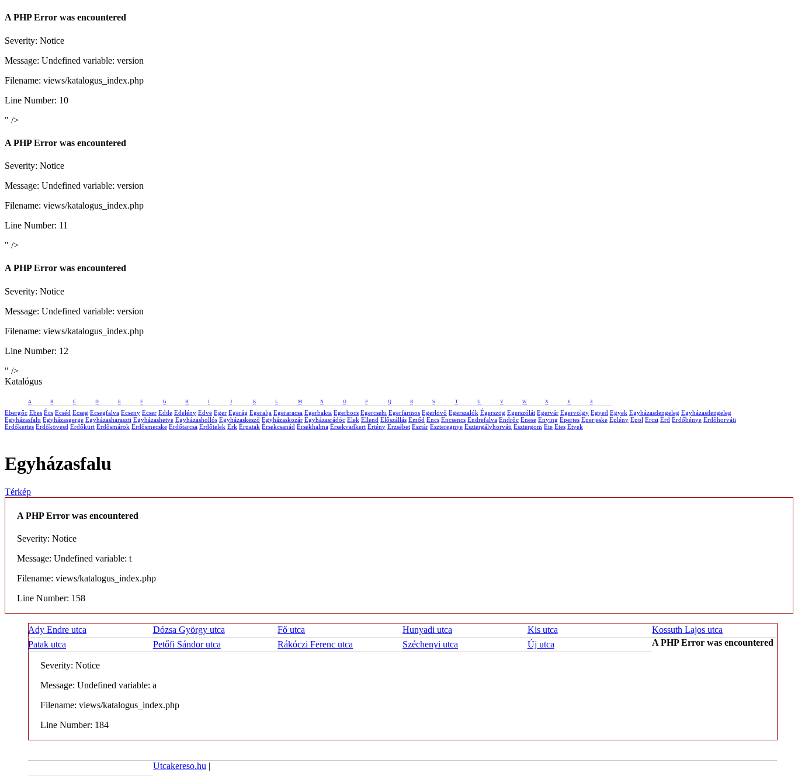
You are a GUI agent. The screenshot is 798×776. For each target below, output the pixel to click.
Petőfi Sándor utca (187, 644)
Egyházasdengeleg (654, 412)
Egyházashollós (196, 419)
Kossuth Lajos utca (687, 630)
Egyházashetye (153, 419)
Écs (48, 412)
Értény (376, 426)
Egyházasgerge (63, 419)
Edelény (185, 412)
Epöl (636, 419)
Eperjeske (594, 419)
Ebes (35, 412)
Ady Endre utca (57, 630)
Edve (205, 412)
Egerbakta (318, 412)
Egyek (618, 412)
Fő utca (291, 630)
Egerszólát (521, 412)
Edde (165, 412)
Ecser (149, 412)
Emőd (416, 419)
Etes (559, 426)
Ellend (370, 419)
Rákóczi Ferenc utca (315, 644)
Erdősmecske (149, 426)
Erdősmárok (113, 426)
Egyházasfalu (23, 419)
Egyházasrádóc (324, 419)
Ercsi (651, 419)
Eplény (619, 419)
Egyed (599, 412)
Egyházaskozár (282, 419)
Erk (232, 426)
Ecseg (80, 412)
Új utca (541, 644)
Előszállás (393, 419)
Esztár (420, 426)
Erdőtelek (212, 426)
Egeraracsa (288, 412)
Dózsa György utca (189, 630)
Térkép (18, 492)
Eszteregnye (446, 426)
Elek (353, 419)
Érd (665, 419)
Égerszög (492, 412)
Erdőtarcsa (183, 426)
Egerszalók (463, 412)
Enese (528, 419)
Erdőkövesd (52, 426)
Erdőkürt (82, 426)
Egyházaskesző (239, 419)
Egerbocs (346, 412)
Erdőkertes (19, 426)
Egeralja (260, 412)
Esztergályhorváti (488, 426)
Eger (220, 412)
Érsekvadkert (348, 426)
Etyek (575, 426)
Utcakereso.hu (179, 766)
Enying (548, 419)
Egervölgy (574, 412)
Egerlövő (434, 412)
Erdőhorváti (719, 419)
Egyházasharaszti (108, 419)
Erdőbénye (687, 419)
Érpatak (249, 426)
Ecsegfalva (104, 412)
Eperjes (570, 419)
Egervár (547, 412)
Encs (432, 419)
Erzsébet (398, 426)
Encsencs (453, 419)
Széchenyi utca (430, 644)
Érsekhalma (312, 426)
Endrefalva (482, 419)
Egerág (238, 412)
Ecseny (130, 412)
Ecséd (63, 412)
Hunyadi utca (427, 630)
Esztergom (528, 426)
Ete (548, 426)
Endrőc (509, 419)
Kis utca (543, 630)
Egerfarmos (404, 412)
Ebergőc (16, 412)
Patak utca (47, 644)
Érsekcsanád (278, 426)
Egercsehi (373, 412)
